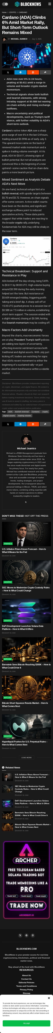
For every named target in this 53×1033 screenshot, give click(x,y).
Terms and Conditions (26, 986)
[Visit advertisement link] (26, 880)
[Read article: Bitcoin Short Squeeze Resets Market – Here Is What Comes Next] (26, 688)
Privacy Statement (33, 1029)
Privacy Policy (26, 990)
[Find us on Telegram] (26, 935)
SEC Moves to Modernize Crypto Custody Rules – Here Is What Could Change (32, 789)
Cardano (6, 130)
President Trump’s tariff (27, 339)
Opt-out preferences (18, 1029)
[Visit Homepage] (28, 4)
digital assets (9, 416)
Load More (26, 757)
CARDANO (23, 12)
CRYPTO (12, 12)
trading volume (24, 416)
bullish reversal (10, 193)
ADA (30, 130)
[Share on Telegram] (20, 72)
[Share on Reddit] (33, 72)
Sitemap (26, 993)
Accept (26, 1023)
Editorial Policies (26, 982)
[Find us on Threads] (33, 935)
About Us (26, 975)
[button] (49, 998)
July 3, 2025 (36, 39)
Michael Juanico (19, 39)
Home (4, 12)
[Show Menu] (49, 4)
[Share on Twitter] (8, 72)
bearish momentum (18, 322)
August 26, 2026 (9, 556)
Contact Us (26, 979)
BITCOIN (7, 659)
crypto (19, 222)
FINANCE (8, 544)
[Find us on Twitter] (20, 935)
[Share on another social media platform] (45, 72)
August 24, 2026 (9, 748)
